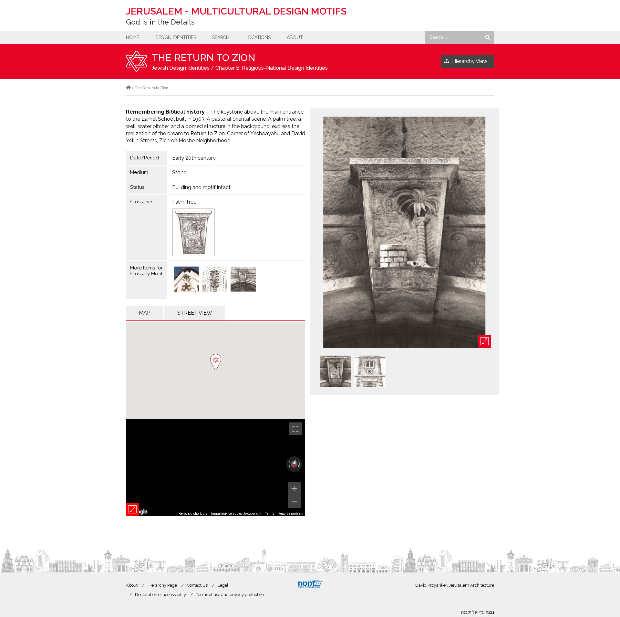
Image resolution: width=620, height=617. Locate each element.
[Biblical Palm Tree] (186, 280)
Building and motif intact (201, 187)
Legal (223, 585)
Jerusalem (236, 11)
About (295, 37)
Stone (179, 172)
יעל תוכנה (469, 612)
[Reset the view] (294, 464)
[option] (404, 232)
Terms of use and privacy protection (230, 594)
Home (132, 37)
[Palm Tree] (236, 232)
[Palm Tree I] (243, 280)
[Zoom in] (294, 488)
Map (144, 313)
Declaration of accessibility (160, 594)
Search (220, 37)
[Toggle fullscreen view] (295, 428)
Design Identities (175, 37)
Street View (194, 313)
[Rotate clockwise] (299, 464)
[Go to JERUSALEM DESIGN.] (128, 88)
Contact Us (197, 585)
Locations (258, 37)
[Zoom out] (294, 501)
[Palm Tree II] (214, 280)
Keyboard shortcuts (193, 513)
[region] (215, 467)
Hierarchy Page (162, 585)
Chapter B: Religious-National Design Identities (271, 68)
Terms (269, 513)
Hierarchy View (469, 61)
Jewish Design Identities (181, 68)
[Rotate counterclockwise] (288, 464)
